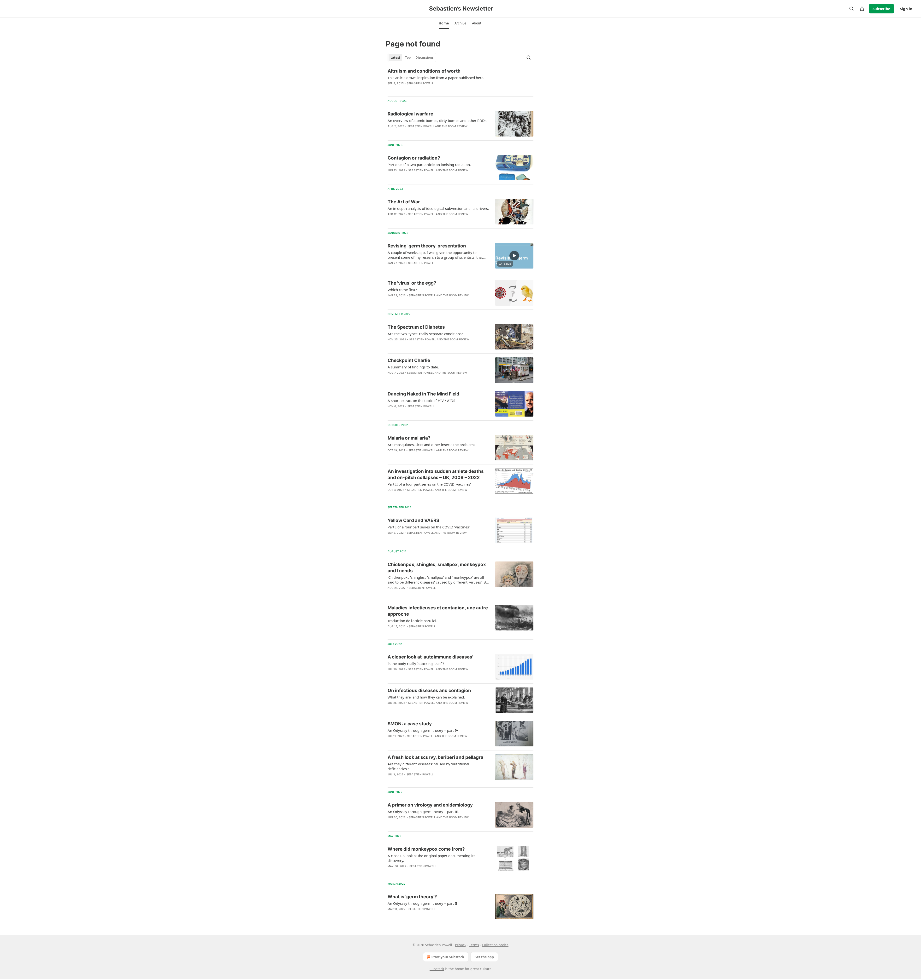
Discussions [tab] (424, 57)
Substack (437, 969)
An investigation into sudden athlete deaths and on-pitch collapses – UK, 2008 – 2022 (436, 474)
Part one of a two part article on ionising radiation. (429, 164)
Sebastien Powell (420, 83)
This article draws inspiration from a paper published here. (436, 77)
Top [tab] (408, 57)
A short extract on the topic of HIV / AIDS (421, 400)
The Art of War (404, 202)
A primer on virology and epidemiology (430, 805)
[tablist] (412, 57)
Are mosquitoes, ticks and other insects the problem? (431, 444)
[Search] (851, 8)
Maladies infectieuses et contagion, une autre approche (438, 611)
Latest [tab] (395, 57)
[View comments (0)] (424, 89)
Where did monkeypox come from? (426, 849)
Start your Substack (447, 957)
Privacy (460, 945)
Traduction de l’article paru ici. (412, 620)
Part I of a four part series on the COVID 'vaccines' (429, 527)
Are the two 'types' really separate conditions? (425, 333)
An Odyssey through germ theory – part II (422, 903)
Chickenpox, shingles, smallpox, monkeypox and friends (437, 567)
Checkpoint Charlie (409, 360)
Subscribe (881, 8)
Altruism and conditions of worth (424, 71)
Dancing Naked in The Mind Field (423, 394)
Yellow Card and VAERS (413, 520)
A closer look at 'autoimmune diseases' (430, 657)
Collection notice (495, 945)
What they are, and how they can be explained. (426, 697)
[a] (514, 255)
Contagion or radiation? (414, 158)
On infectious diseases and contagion (429, 690)
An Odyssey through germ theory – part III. (423, 811)
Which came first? (402, 289)
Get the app (484, 957)
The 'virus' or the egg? (412, 283)
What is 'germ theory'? (412, 896)
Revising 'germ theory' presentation (427, 246)
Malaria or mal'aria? (409, 438)
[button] (443, 23)
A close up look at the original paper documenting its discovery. (431, 858)
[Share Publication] (862, 8)
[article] (460, 80)
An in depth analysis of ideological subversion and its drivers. (438, 208)
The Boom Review (454, 126)
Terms (474, 945)
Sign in (906, 8)
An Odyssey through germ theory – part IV (423, 730)
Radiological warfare (410, 114)
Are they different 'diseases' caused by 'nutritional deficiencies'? (428, 766)
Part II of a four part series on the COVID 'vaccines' (429, 484)
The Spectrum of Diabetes (416, 327)
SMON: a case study (410, 724)
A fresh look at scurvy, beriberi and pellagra (435, 757)
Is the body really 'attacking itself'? (416, 663)
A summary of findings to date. (413, 367)
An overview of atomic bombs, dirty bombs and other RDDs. (437, 120)
